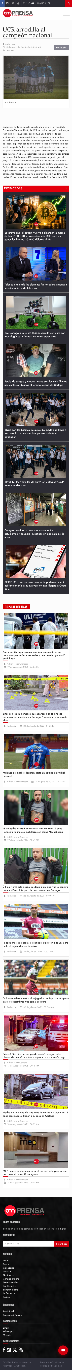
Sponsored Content (12, 1315)
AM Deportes (9, 1286)
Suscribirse (61, 1243)
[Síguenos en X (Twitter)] (13, 3)
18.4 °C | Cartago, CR (37, 3)
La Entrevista (9, 1293)
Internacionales (10, 1282)
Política (6, 1297)
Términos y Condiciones (52, 1362)
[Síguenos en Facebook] (2, 3)
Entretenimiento (10, 1289)
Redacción (10, 44)
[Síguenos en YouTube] (18, 3)
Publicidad (8, 1311)
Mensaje (7, 1335)
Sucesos (7, 1271)
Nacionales (8, 1275)
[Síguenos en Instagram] (7, 3)
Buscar (6, 1264)
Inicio (6, 1260)
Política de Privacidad (51, 1365)
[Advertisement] (37, 115)
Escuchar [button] (62, 47)
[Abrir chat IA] (63, 1350)
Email (6, 1327)
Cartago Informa (11, 1278)
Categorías (8, 1267)
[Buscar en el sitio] (69, 3)
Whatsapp (8, 1331)
